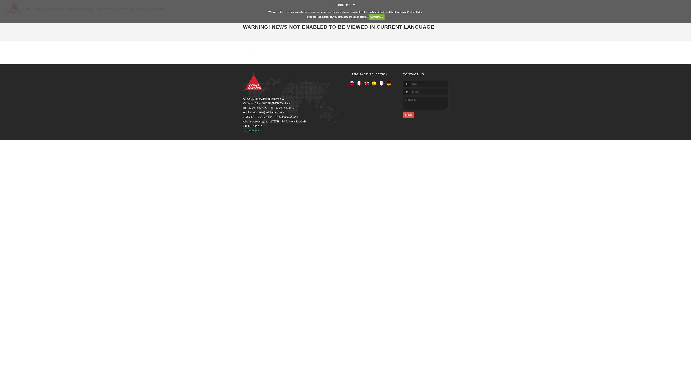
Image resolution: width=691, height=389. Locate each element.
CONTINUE (376, 17)
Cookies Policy (414, 12)
